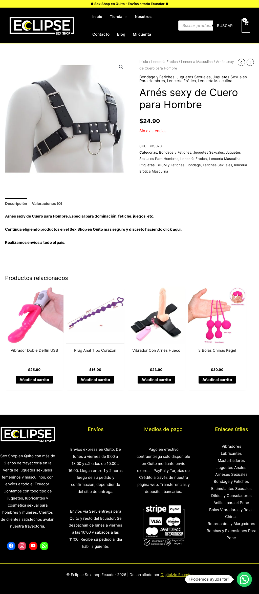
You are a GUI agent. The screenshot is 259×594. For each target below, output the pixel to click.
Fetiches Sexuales (217, 165)
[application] (124, 17)
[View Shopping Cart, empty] (246, 26)
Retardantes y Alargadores (231, 523)
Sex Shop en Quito (87, 229)
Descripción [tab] (16, 203)
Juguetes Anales (231, 467)
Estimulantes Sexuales (231, 488)
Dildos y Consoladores (231, 495)
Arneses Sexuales (231, 474)
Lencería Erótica (164, 62)
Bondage (193, 165)
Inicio (143, 62)
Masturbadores (231, 460)
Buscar (225, 25)
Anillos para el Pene (231, 502)
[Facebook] (11, 546)
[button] (121, 67)
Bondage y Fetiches (157, 77)
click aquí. (172, 229)
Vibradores (231, 446)
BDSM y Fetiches (170, 165)
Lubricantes (231, 453)
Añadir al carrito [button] (34, 379)
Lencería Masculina (197, 62)
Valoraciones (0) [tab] (47, 203)
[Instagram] (22, 546)
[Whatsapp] (44, 546)
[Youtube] (33, 546)
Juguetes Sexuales (194, 77)
